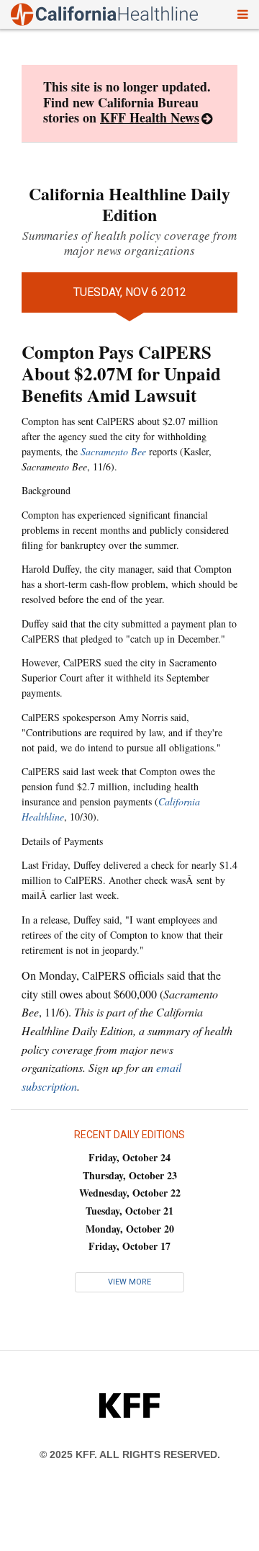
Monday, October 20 (130, 1228)
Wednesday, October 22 (130, 1192)
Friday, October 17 (129, 1245)
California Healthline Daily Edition (129, 204)
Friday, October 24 (129, 1157)
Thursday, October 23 (130, 1175)
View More (129, 1282)
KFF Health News (149, 117)
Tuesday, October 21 (129, 1210)
